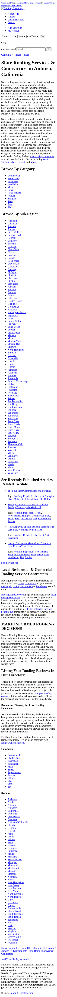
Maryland (12, 856)
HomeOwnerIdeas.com (13, 742)
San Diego (13, 404)
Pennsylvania (14, 908)
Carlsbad (12, 246)
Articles (11, 16)
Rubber (11, 195)
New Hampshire (16, 882)
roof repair (6, 586)
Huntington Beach (17, 312)
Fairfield (12, 286)
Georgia (12, 828)
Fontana (12, 289)
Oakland (12, 355)
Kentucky (12, 848)
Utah (10, 925)
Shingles (12, 198)
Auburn (17, 54)
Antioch (12, 226)
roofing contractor (27, 583)
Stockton (12, 435)
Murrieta (12, 346)
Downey (12, 269)
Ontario (11, 361)
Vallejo (11, 453)
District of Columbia (18, 822)
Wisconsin (13, 939)
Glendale (12, 303)
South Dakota (14, 916)
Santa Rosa (13, 430)
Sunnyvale (13, 438)
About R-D (13, 13)
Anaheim (12, 220)
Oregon (11, 905)
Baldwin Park (14, 235)
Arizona (12, 805)
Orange (11, 364)
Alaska (11, 802)
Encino (11, 281)
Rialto (11, 384)
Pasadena (12, 372)
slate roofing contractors (42, 156)
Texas (10, 922)
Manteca (12, 335)
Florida (11, 825)
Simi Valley (13, 432)
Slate (26, 54)
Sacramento (13, 395)
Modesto (12, 338)
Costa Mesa (13, 260)
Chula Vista (13, 249)
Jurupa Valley (14, 321)
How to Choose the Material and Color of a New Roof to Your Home (29, 545)
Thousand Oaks (15, 444)
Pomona (12, 375)
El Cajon (12, 272)
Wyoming (12, 942)
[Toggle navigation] (24, 9)
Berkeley (12, 240)
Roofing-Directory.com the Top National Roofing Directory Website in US (28, 506)
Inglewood (13, 315)
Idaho (13, 162)
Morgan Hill (14, 344)
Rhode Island (14, 911)
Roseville (12, 392)
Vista (10, 467)
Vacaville (12, 450)
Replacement (14, 192)
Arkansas (12, 808)
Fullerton (12, 298)
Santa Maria (14, 427)
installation (41, 586)
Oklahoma (13, 902)
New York (13, 891)
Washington (13, 934)
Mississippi (13, 868)
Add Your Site (15, 27)
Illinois (11, 836)
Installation (13, 184)
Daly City (12, 266)
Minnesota (13, 865)
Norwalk (12, 352)
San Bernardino (15, 401)
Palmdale (12, 369)
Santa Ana (13, 418)
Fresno (11, 295)
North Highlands (16, 349)
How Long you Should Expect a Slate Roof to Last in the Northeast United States (31, 528)
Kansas (11, 845)
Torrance (12, 447)
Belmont (12, 238)
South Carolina (15, 914)
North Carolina (15, 894)
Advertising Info (16, 19)
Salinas (11, 398)
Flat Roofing (14, 178)
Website (4, 3)
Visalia (11, 464)
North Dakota (14, 896)
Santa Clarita (14, 424)
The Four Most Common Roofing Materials (29, 490)
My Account (14, 30)
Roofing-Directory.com (13, 594)
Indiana (11, 839)
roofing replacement (23, 586)
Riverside (12, 389)
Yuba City (13, 473)
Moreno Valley (15, 341)
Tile (9, 207)
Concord (12, 255)
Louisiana (12, 851)
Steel (10, 204)
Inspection (13, 181)
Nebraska (12, 876)
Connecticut (14, 816)
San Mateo (13, 415)
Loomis (11, 329)
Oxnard (11, 367)
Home (4, 948)
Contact (11, 22)
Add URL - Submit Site (34, 948)
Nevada (11, 879)
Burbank (12, 243)
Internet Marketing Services (29, 3)
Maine (33, 162)
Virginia (12, 931)
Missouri (12, 871)
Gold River (13, 306)
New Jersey (13, 885)
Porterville (13, 378)
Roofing (18, 496)
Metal (10, 187)
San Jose (12, 410)
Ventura (11, 458)
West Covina (14, 470)
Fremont (12, 292)
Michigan (12, 862)
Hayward (12, 309)
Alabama (12, 799)
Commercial (14, 175)
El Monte (12, 275)
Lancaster (12, 324)
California (6, 54)
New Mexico (14, 888)
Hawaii (21, 162)
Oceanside (13, 358)
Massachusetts (15, 859)
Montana (12, 873)
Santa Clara (13, 421)
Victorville (13, 461)
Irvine (10, 318)
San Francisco (15, 407)
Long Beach (14, 326)
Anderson (12, 223)
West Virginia (14, 937)
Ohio (10, 899)
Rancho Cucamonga (18, 381)
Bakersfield (13, 232)
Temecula (12, 441)
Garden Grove (15, 301)
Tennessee (13, 919)
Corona (11, 258)
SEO (11, 3)
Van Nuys (13, 455)
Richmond (13, 387)
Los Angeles (14, 332)
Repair (11, 190)
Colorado (12, 813)
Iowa (10, 842)
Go (42, 36)
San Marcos (13, 412)
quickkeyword (8, 49)
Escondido (13, 283)
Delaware (12, 819)
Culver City (13, 263)
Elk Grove (13, 278)
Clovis (11, 252)
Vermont (12, 928)
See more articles (9, 562)
